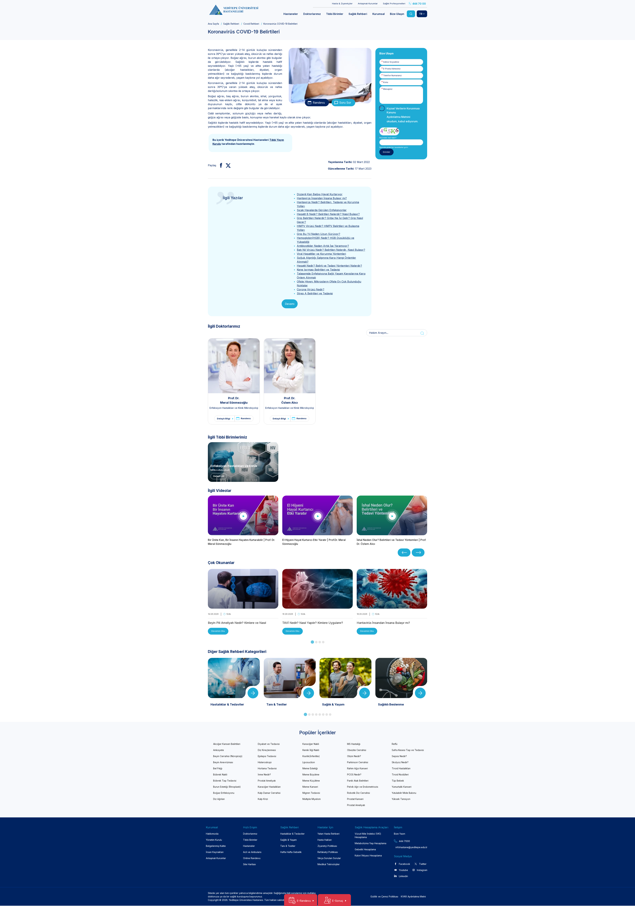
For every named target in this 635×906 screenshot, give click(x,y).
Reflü (394, 744)
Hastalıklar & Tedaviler (292, 833)
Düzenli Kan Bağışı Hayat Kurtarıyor (319, 194)
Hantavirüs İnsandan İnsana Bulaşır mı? (322, 198)
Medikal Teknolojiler (329, 864)
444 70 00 (419, 3)
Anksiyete (218, 750)
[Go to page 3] (319, 642)
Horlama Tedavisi (267, 768)
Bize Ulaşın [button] (397, 14)
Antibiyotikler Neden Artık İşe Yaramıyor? (323, 245)
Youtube (403, 870)
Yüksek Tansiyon (401, 799)
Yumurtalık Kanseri (401, 786)
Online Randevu (251, 858)
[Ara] (411, 13)
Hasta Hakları (325, 839)
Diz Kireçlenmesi (267, 750)
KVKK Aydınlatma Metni (413, 896)
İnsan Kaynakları (215, 852)
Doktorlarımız (250, 833)
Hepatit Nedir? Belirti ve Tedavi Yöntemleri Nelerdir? (329, 265)
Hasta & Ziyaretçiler (342, 3)
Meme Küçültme (311, 780)
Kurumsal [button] (378, 14)
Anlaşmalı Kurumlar (368, 3)
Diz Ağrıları (219, 799)
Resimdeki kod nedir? (387, 138)
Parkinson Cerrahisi (357, 762)
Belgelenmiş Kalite (216, 846)
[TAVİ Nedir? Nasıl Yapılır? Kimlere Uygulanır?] (317, 606)
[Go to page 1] (312, 642)
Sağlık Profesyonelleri (394, 3)
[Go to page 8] (330, 714)
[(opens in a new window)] (219, 165)
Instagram (422, 870)
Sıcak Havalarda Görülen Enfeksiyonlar (322, 210)
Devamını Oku (218, 631)
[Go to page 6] (323, 714)
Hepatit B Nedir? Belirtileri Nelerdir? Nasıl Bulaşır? (328, 214)
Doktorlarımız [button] (312, 14)
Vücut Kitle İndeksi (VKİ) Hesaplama (368, 835)
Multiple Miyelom (311, 799)
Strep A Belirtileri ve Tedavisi (315, 293)
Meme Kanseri (310, 786)
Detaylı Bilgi (223, 418)
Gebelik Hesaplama (365, 849)
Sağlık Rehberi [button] (358, 14)
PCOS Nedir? (354, 774)
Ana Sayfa (213, 23)
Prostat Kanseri (355, 799)
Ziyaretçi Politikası (327, 846)
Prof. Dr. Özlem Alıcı (289, 400)
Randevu (319, 102)
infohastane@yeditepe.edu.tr (404, 847)
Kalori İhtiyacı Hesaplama (368, 855)
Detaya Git (218, 476)
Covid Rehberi (251, 23)
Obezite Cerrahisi (356, 750)
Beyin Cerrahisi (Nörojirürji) (227, 756)
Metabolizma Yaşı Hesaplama (370, 843)
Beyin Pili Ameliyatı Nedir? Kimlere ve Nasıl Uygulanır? (237, 623)
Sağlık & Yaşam (288, 839)
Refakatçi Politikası (328, 852)
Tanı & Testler (287, 846)
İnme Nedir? (264, 774)
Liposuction (308, 762)
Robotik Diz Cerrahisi (358, 792)
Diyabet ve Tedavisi (269, 744)
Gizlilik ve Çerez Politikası (384, 896)
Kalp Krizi (263, 799)
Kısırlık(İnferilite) (311, 756)
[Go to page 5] (319, 714)
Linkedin (403, 876)
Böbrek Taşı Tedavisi (224, 780)
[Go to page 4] (323, 642)
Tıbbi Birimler (250, 839)
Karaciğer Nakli (310, 744)
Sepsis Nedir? (399, 756)
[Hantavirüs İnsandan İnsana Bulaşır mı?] (392, 606)
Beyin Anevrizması (223, 762)
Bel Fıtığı (217, 768)
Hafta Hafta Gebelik (291, 852)
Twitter (422, 864)
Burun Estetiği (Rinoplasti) (227, 786)
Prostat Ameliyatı (267, 780)
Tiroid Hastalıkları (401, 768)
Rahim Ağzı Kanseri (357, 768)
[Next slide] (418, 552)
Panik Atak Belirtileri (357, 780)
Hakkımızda (212, 833)
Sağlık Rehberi (231, 23)
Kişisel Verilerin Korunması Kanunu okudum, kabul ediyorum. (403, 115)
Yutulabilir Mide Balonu (404, 792)
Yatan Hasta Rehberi (328, 833)
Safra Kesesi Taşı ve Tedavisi (408, 750)
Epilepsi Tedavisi (267, 756)
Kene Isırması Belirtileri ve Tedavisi (318, 269)
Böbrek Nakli (220, 774)
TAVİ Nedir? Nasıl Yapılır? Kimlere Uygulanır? (312, 622)
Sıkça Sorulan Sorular (329, 858)
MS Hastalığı (353, 744)
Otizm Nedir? (354, 756)
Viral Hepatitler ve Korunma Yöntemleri (321, 253)
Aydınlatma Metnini (398, 117)
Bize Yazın (399, 833)
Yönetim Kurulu (214, 839)
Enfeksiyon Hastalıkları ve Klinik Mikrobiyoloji (234, 407)
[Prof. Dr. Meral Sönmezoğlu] (234, 365)
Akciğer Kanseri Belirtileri (226, 744)
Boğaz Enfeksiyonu (223, 792)
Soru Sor (345, 102)
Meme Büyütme (310, 774)
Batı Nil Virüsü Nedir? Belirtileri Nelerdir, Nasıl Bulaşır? (331, 249)
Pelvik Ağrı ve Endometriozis (362, 786)
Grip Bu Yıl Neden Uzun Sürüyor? (318, 234)
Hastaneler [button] (290, 14)
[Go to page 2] (316, 642)
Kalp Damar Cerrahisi (269, 792)
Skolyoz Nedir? (400, 762)
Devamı (289, 303)
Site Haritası (249, 864)
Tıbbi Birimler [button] (334, 14)
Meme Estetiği (310, 768)
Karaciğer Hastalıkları (269, 786)
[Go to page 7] (326, 714)
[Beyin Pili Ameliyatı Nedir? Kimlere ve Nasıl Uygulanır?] (243, 606)
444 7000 (404, 841)
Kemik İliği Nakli (310, 750)
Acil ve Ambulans (252, 852)
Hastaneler (249, 846)
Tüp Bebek (398, 780)
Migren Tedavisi (311, 792)
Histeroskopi (265, 762)
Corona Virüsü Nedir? (310, 289)
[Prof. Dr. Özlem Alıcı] (290, 365)
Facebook (404, 864)
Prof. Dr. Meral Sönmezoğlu (234, 400)
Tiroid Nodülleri (400, 774)
